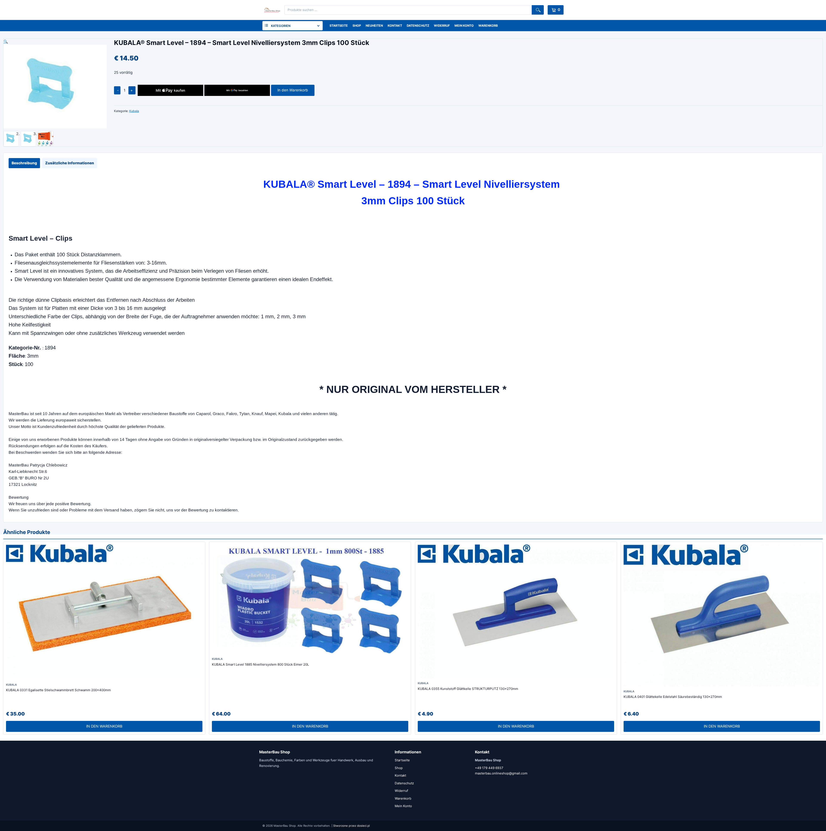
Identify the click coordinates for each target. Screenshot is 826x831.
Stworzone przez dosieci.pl (351, 825)
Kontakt (395, 25)
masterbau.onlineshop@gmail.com (501, 773)
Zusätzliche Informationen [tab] (69, 163)
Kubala (134, 111)
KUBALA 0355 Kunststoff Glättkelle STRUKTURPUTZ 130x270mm (468, 689)
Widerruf (442, 25)
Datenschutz (418, 25)
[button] (55, 42)
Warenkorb (488, 25)
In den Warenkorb (292, 90)
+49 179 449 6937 (489, 768)
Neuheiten (374, 25)
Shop (357, 25)
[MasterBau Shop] (271, 10)
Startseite (339, 25)
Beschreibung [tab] (24, 163)
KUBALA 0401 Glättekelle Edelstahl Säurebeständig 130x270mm (673, 697)
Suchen (538, 10)
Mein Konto (464, 25)
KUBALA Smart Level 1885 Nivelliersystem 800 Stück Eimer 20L (260, 664)
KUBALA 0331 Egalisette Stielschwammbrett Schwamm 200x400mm (58, 690)
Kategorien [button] (280, 26)
